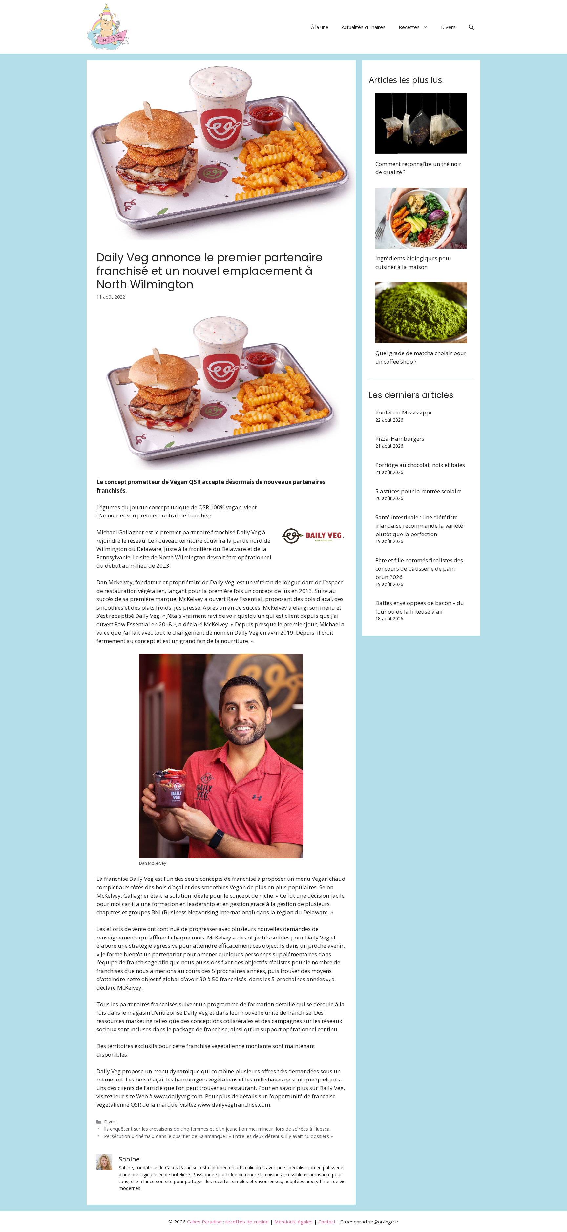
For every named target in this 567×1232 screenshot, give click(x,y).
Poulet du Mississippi (403, 412)
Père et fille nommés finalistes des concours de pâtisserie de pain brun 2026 (419, 568)
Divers (448, 27)
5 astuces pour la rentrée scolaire (418, 491)
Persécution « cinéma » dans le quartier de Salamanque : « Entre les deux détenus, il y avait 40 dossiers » (218, 1136)
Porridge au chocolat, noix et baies (420, 465)
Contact (327, 1221)
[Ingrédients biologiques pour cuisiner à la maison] (421, 244)
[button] (471, 27)
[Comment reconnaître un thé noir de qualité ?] (421, 149)
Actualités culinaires (364, 27)
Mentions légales (293, 1221)
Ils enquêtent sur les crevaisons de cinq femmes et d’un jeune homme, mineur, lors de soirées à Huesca (216, 1129)
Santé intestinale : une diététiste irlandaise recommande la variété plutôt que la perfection (419, 526)
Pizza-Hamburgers (399, 438)
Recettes (409, 27)
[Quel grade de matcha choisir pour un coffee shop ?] (421, 339)
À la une (319, 27)
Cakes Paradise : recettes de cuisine (228, 1221)
